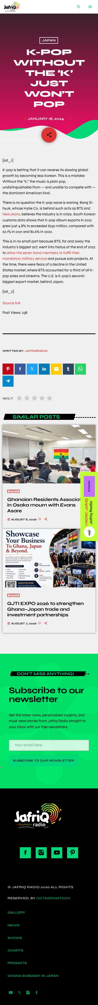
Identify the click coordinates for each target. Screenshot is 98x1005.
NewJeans (11, 214)
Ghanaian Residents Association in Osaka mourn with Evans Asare (48, 505)
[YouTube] (11, 993)
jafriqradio (36, 351)
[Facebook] (36, 993)
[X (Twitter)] (19, 993)
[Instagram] (28, 993)
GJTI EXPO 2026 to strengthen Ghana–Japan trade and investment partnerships (45, 609)
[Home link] (15, 7)
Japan (49, 40)
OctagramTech (53, 898)
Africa (13, 491)
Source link (12, 303)
